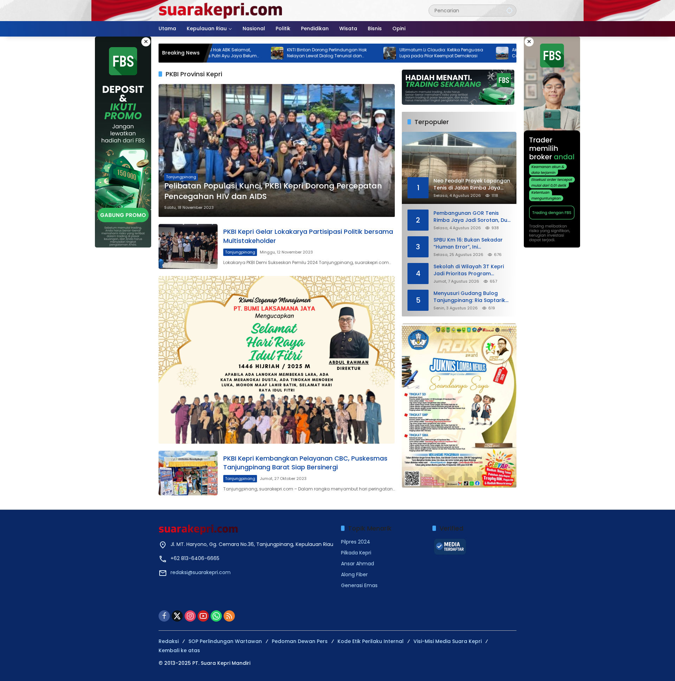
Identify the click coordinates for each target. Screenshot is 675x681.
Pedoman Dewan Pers (300, 641)
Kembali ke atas (179, 650)
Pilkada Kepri (356, 552)
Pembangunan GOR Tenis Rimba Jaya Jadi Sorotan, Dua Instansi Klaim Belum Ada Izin (472, 217)
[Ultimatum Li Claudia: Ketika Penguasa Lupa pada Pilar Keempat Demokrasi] (352, 53)
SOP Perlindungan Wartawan (225, 641)
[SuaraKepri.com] (221, 10)
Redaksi (169, 641)
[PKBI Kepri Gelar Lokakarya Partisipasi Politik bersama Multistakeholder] (188, 246)
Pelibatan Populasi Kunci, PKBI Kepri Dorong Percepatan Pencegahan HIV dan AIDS (273, 191)
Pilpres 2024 (355, 541)
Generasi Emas (359, 585)
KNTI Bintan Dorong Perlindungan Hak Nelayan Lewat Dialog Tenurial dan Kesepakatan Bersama (289, 53)
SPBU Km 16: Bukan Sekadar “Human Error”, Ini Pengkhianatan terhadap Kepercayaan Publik (468, 243)
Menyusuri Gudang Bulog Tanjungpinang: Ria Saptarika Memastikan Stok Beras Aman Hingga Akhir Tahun (471, 297)
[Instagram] (190, 616)
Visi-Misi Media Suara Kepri (447, 641)
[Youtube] (203, 616)
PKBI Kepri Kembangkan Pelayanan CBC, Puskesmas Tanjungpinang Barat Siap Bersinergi (305, 462)
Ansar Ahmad (357, 563)
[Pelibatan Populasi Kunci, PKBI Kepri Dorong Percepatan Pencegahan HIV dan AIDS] (277, 150)
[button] (509, 10)
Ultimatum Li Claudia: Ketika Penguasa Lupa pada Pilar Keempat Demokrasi (404, 53)
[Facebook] (164, 616)
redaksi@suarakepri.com (201, 572)
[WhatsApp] (216, 616)
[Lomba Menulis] (459, 405)
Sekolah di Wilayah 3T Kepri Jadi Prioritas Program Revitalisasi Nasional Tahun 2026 (468, 270)
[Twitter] (177, 616)
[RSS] (229, 616)
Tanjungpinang (181, 177)
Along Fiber (354, 574)
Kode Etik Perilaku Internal (371, 641)
